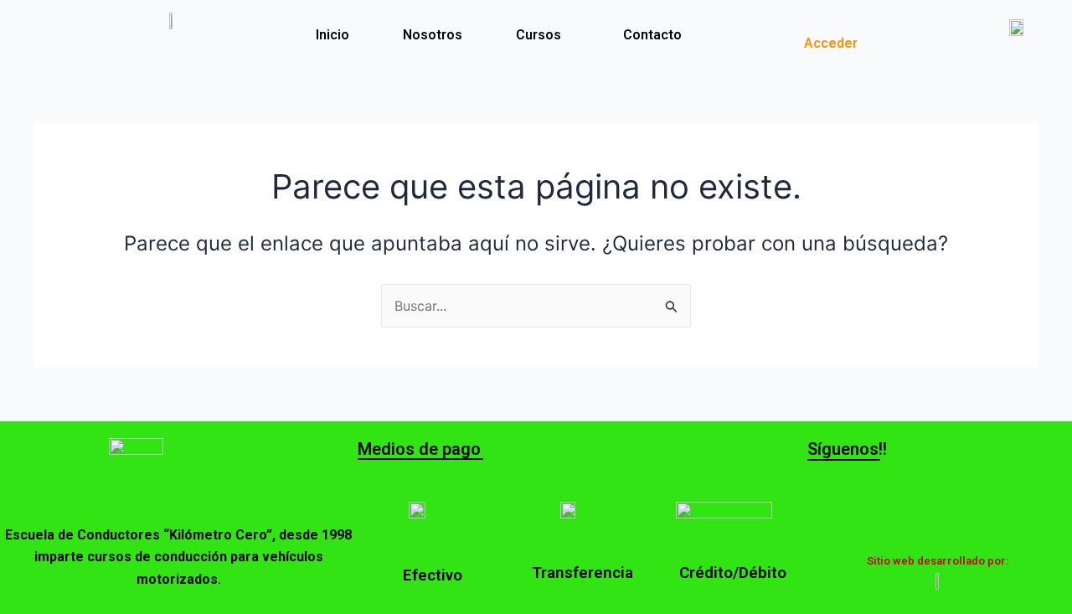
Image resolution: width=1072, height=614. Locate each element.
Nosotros (432, 35)
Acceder (831, 43)
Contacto (652, 35)
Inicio (332, 35)
